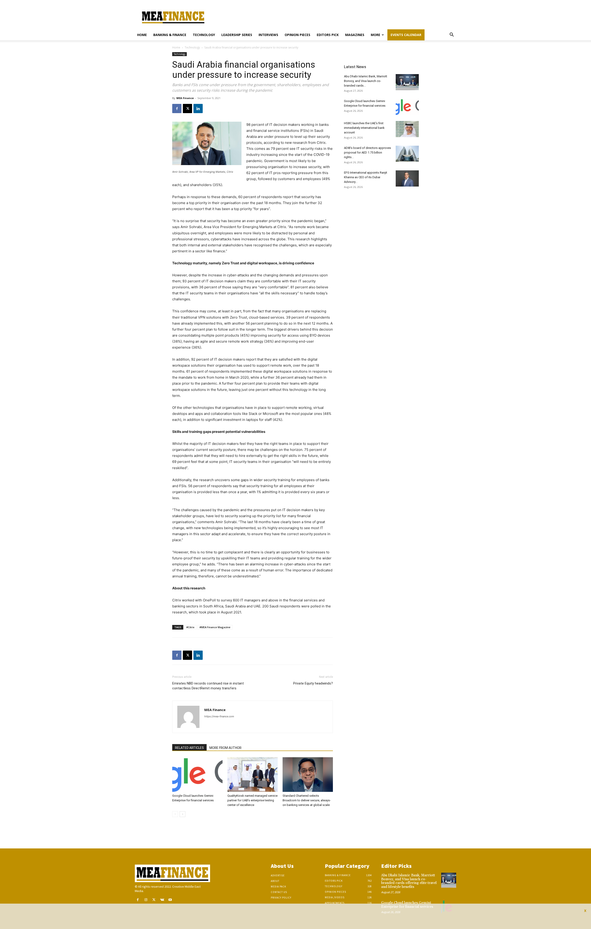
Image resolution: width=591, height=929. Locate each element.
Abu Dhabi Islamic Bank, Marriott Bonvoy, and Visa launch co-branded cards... (365, 81)
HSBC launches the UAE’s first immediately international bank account (364, 127)
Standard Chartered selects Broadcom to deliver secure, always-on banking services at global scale (307, 800)
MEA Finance (185, 98)
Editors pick (328, 35)
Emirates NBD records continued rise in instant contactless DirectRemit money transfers (208, 685)
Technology (204, 35)
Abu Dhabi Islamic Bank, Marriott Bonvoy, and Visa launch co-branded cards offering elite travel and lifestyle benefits (409, 881)
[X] (187, 108)
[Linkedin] (198, 108)
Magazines (354, 35)
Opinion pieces (297, 35)
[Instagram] (146, 900)
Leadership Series (236, 35)
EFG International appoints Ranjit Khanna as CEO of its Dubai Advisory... (365, 177)
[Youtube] (170, 900)
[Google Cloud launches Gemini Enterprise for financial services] (197, 774)
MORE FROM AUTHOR (225, 748)
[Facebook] (176, 108)
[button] (451, 35)
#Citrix (190, 627)
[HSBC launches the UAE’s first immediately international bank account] (407, 129)
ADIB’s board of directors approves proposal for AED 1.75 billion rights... (367, 152)
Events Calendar (406, 35)
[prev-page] (175, 814)
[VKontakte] (162, 900)
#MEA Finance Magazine (214, 627)
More (375, 35)
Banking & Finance (169, 35)
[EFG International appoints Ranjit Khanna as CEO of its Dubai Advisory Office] (407, 178)
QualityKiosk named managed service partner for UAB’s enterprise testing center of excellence (252, 800)
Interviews (268, 35)
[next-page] (182, 814)
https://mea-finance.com (219, 716)
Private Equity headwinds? (313, 683)
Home (142, 35)
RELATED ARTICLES (189, 748)
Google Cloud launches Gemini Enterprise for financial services (407, 905)
